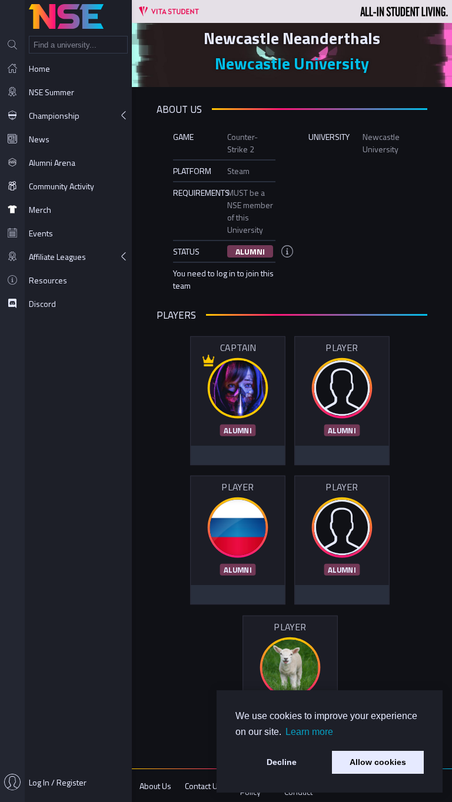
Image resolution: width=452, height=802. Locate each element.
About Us (155, 786)
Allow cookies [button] (378, 762)
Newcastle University (292, 63)
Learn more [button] (309, 732)
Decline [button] (282, 762)
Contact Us (203, 786)
